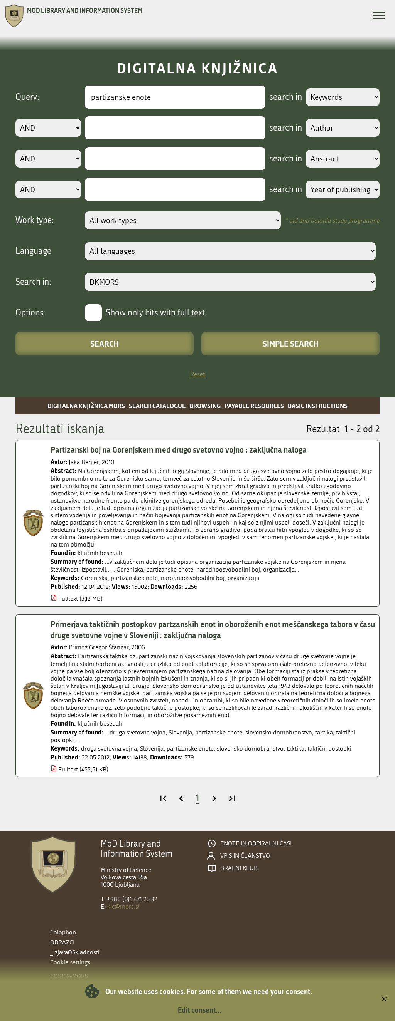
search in (285, 97)
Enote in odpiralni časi (256, 843)
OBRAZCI (62, 942)
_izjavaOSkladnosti (75, 952)
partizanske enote (134, 578)
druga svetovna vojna (109, 748)
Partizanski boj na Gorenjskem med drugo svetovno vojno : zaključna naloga (179, 449)
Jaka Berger (84, 462)
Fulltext (68, 598)
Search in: (33, 282)
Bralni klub (239, 868)
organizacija (243, 578)
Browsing (205, 405)
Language (33, 251)
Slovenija (152, 748)
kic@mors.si (123, 906)
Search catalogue (157, 405)
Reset (197, 374)
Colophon (63, 932)
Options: (30, 313)
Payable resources (254, 405)
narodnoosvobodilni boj (193, 578)
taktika (295, 748)
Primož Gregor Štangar (98, 647)
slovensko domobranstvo (250, 748)
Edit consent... (199, 1010)
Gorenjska (94, 578)
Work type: (34, 220)
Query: (27, 97)
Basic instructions (318, 405)
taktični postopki (329, 748)
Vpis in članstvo (245, 856)
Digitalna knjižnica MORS (86, 405)
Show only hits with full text (155, 313)
